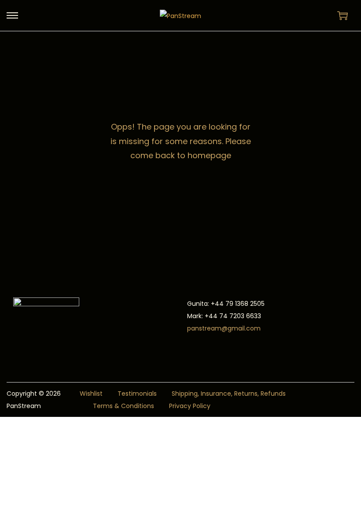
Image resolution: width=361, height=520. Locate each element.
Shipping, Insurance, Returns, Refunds (229, 393)
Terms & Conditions (123, 405)
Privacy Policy (189, 405)
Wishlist (91, 393)
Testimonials (137, 393)
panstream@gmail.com (224, 328)
